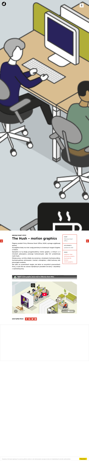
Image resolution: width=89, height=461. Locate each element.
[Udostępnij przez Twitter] (32, 319)
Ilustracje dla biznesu (67, 259)
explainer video (68, 254)
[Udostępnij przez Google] (29, 319)
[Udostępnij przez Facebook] (26, 319)
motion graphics (68, 262)
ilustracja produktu (69, 256)
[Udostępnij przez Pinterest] (35, 319)
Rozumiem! (83, 459)
